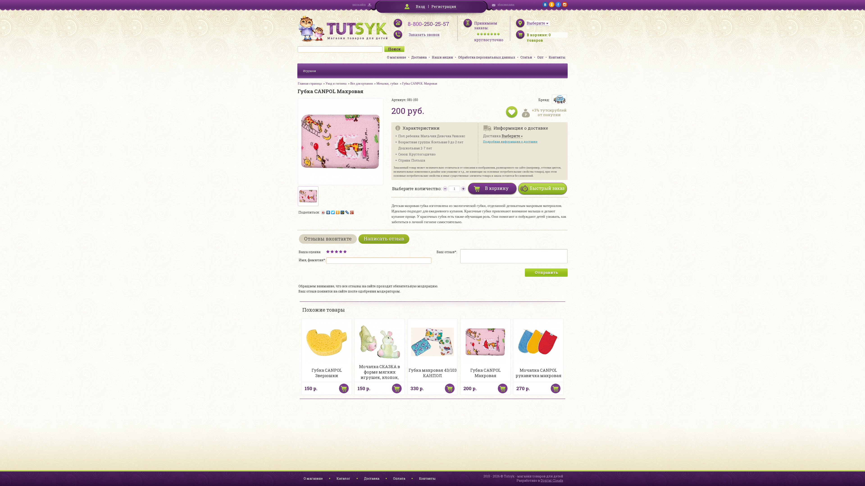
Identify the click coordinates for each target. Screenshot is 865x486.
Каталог (343, 478)
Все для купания (361, 83)
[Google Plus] (352, 212)
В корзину (497, 188)
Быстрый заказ (547, 188)
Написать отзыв (384, 238)
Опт (540, 57)
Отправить (546, 272)
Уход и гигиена (336, 83)
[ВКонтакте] (328, 212)
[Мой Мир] (342, 212)
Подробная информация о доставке (510, 142)
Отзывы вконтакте (328, 238)
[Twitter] (333, 212)
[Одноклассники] (337, 212)
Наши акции (442, 57)
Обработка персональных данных (486, 57)
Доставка (419, 57)
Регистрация (443, 6)
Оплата (399, 478)
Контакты (557, 57)
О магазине (396, 57)
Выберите (511, 136)
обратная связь (506, 4)
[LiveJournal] (347, 212)
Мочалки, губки (387, 83)
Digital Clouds (552, 480)
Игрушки (309, 71)
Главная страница (310, 83)
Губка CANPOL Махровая (419, 83)
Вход (420, 6)
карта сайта (359, 4)
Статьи (526, 57)
